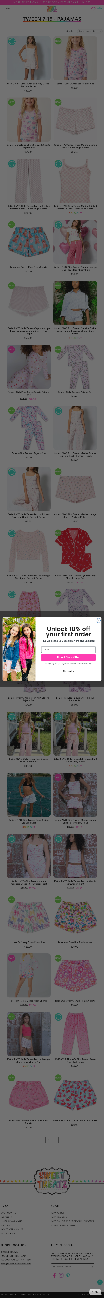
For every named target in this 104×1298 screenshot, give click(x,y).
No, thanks (68, 670)
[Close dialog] (98, 620)
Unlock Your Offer (68, 657)
